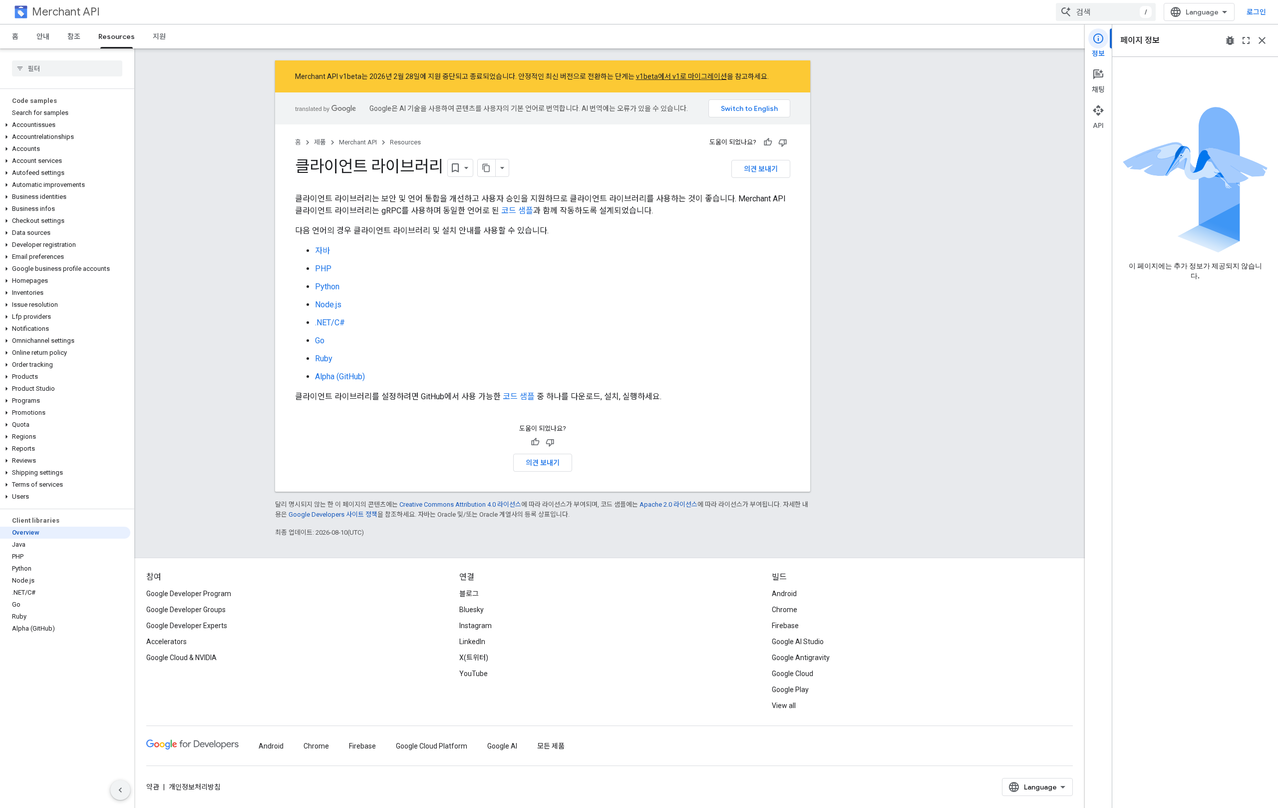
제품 (320, 142)
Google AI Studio (798, 642)
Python (327, 286)
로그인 (1256, 12)
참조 (73, 36)
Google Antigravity (801, 658)
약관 (152, 787)
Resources (116, 36)
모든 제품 (551, 746)
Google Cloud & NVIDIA (181, 658)
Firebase (785, 626)
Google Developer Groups (186, 610)
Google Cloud (792, 674)
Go (319, 340)
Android (784, 594)
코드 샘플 (517, 210)
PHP (323, 268)
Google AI (502, 746)
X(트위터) (473, 658)
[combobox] (1106, 12)
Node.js (328, 304)
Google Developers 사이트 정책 (333, 514)
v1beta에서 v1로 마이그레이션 (681, 76)
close (1262, 40)
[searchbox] (67, 68)
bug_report (1230, 40)
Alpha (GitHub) (340, 376)
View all (784, 706)
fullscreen (1246, 40)
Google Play (790, 690)
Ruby (323, 358)
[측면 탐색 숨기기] (120, 790)
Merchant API (66, 11)
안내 (42, 36)
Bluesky (471, 610)
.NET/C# (330, 322)
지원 (159, 36)
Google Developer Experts (186, 626)
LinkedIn (472, 642)
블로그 (469, 594)
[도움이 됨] (767, 142)
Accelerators (166, 642)
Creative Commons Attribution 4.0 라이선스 (460, 504)
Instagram (475, 626)
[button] (65, 125)
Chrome (784, 610)
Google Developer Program (188, 594)
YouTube (473, 674)
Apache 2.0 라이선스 (668, 504)
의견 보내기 (761, 168)
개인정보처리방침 (195, 787)
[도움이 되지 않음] (782, 142)
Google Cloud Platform (431, 746)
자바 (322, 250)
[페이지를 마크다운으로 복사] (487, 167)
